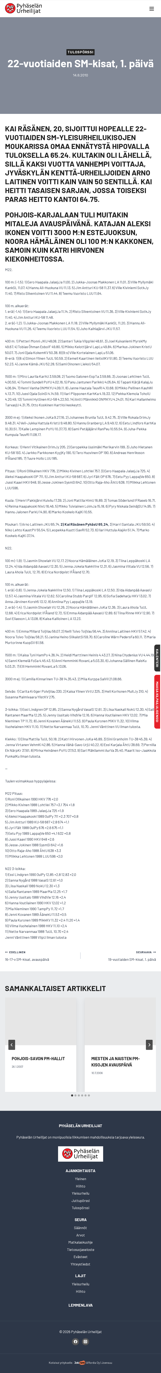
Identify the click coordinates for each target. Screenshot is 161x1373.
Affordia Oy (93, 1362)
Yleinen (80, 1179)
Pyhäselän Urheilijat (80, 1125)
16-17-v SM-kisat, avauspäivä (27, 955)
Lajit (80, 1275)
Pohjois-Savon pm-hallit (38, 1058)
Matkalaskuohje (80, 1242)
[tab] (72, 1095)
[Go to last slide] (11, 1045)
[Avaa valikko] (151, 8)
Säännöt (80, 1228)
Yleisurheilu (80, 1193)
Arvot (80, 1235)
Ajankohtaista (80, 1170)
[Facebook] (75, 1341)
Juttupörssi (80, 1200)
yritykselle (66, 1362)
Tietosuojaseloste (80, 1249)
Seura (81, 1219)
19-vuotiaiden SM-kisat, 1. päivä (132, 955)
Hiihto (80, 1186)
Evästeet (81, 1257)
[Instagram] (85, 1341)
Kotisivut (54, 1362)
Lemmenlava (81, 1305)
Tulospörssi (80, 52)
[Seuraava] (149, 1045)
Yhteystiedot (80, 1264)
